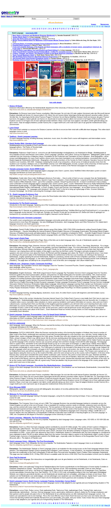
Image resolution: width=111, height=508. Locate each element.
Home (3, 16)
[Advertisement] (55, 6)
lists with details (55, 102)
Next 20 (107, 26)
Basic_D (9, 16)
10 (102, 26)
